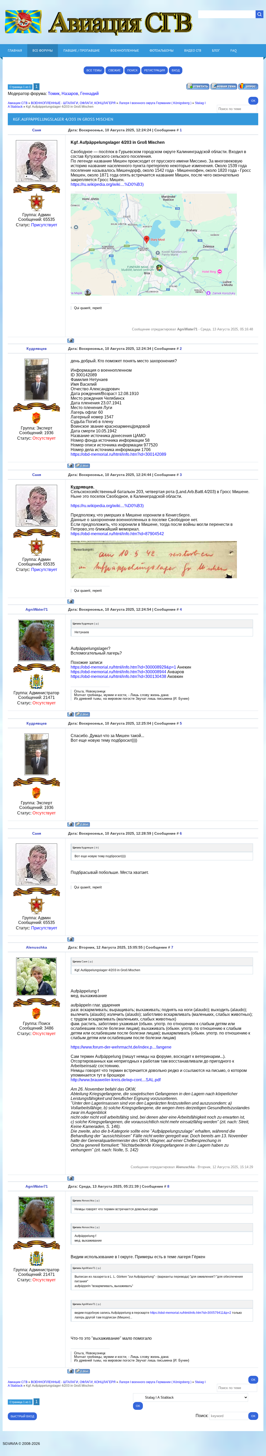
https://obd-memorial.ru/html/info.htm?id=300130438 (118, 676)
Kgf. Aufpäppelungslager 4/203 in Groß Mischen (60, 106)
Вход (175, 70)
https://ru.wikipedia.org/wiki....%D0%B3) (107, 184)
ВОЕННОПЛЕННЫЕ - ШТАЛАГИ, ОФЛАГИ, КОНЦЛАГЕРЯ (73, 103)
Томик (53, 93)
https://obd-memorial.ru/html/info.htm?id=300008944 (118, 672)
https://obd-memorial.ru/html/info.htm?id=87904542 (117, 534)
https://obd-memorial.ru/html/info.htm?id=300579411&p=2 (190, 1313)
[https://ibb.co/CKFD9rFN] (154, 294)
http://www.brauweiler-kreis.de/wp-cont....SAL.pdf (116, 1080)
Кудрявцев (36, 348)
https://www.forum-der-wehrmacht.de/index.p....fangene (121, 1047)
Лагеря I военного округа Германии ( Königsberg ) (155, 103)
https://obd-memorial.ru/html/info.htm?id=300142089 (118, 454)
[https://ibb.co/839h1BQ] (154, 577)
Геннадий (89, 93)
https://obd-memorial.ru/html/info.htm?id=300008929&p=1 (123, 667)
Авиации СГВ (18, 103)
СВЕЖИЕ (114, 70)
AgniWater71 (36, 609)
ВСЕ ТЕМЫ (94, 70)
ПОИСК (132, 70)
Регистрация (154, 70)
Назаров (70, 93)
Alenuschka (36, 947)
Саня (36, 130)
